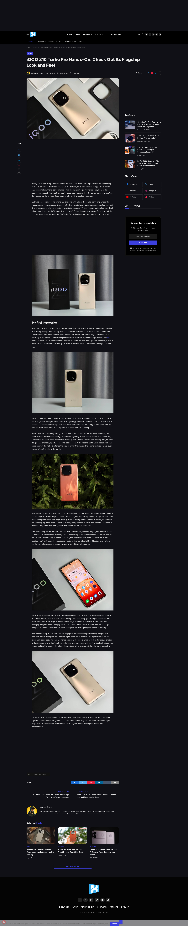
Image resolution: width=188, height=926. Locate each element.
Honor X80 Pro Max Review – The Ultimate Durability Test (70, 851)
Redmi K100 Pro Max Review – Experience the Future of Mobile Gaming (40, 852)
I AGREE (114, 924)
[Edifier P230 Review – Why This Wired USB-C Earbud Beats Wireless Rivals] (130, 164)
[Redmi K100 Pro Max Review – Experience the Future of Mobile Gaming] (41, 835)
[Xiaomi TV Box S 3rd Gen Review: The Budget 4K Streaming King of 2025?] (130, 150)
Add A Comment (72, 866)
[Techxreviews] (33, 34)
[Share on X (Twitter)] (148, 73)
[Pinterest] (19, 166)
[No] (121, 922)
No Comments (63, 73)
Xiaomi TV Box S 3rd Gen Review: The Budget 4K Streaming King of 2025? (147, 149)
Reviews (86, 34)
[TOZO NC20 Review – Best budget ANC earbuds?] (130, 138)
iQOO (109, 338)
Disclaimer (64, 907)
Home (69, 34)
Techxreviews (90, 912)
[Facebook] (19, 149)
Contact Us (102, 907)
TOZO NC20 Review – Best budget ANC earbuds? (148, 137)
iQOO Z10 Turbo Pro (41, 774)
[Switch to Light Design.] (139, 34)
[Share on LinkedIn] (155, 73)
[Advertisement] (65, 15)
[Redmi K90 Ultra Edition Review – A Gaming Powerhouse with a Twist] (104, 835)
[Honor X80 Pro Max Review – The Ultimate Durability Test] (72, 835)
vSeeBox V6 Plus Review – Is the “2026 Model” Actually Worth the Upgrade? (149, 124)
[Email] (19, 172)
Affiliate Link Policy (119, 907)
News (78, 34)
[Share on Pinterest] (152, 73)
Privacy (75, 907)
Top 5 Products (101, 34)
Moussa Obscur (38, 73)
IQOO (30, 774)
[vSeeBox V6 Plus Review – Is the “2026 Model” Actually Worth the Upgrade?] (130, 125)
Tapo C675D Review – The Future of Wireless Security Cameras (61, 41)
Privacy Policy (144, 250)
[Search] (142, 34)
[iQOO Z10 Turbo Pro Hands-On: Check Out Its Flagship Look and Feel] (73, 108)
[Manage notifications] (4, 922)
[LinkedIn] (19, 160)
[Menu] (28, 34)
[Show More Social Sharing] (159, 73)
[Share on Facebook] (145, 73)
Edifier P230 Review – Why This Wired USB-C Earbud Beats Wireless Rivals (148, 163)
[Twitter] (19, 155)
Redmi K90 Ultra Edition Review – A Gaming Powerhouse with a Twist (104, 852)
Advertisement (87, 907)
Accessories (116, 34)
